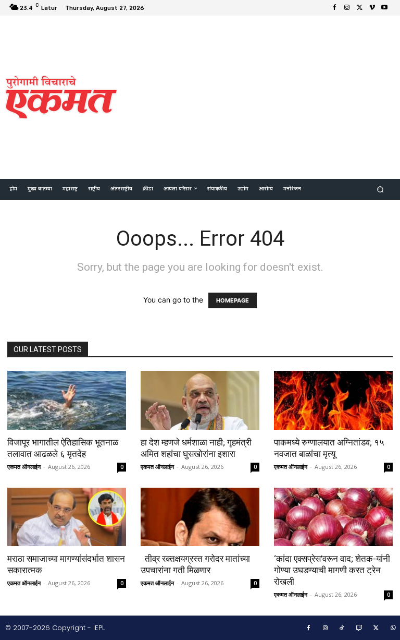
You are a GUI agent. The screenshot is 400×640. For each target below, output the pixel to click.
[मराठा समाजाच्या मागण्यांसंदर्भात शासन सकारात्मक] (66, 517)
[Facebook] (334, 8)
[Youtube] (384, 8)
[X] (359, 8)
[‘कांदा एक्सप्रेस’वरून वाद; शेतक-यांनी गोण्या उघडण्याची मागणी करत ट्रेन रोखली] (333, 517)
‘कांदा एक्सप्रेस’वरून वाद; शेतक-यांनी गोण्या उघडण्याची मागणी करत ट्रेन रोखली (332, 570)
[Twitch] (359, 628)
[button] (380, 189)
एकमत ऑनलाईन (24, 466)
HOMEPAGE (232, 300)
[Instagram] (347, 8)
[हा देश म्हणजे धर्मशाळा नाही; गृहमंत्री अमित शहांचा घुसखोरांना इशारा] (200, 400)
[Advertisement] (263, 96)
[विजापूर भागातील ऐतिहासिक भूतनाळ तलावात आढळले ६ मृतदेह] (66, 400)
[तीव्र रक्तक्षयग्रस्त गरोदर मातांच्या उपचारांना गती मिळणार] (200, 517)
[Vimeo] (372, 8)
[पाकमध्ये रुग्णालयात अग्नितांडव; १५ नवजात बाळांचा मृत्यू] (333, 400)
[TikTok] (342, 628)
